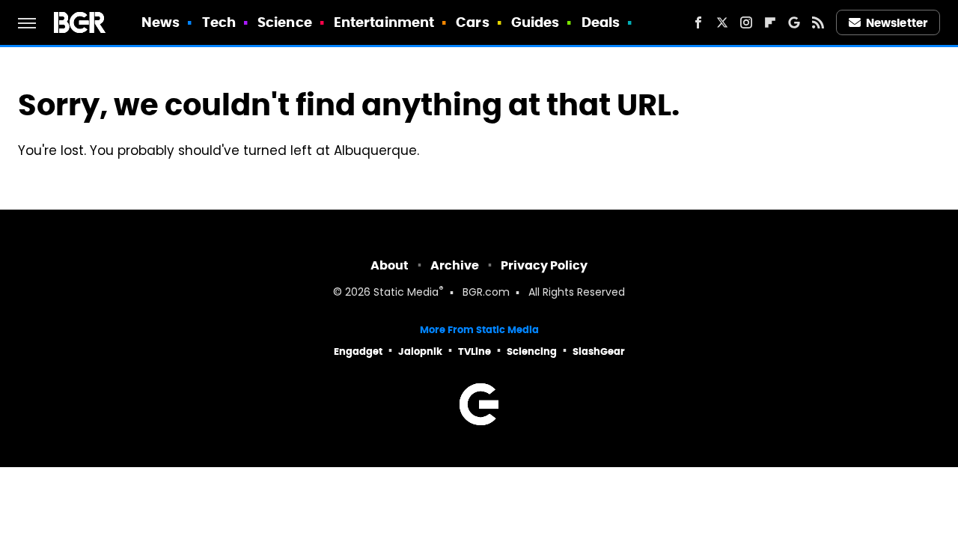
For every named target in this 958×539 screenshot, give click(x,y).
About (389, 265)
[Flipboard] (770, 22)
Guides (535, 22)
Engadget (358, 351)
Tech (219, 22)
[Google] (794, 22)
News (160, 22)
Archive (454, 265)
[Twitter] (722, 22)
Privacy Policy (544, 265)
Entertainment (384, 22)
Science (284, 22)
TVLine (474, 351)
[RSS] (818, 22)
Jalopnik (420, 351)
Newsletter (896, 23)
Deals (601, 22)
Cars (472, 22)
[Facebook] (698, 22)
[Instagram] (746, 22)
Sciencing (532, 351)
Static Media (406, 293)
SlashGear (599, 351)
